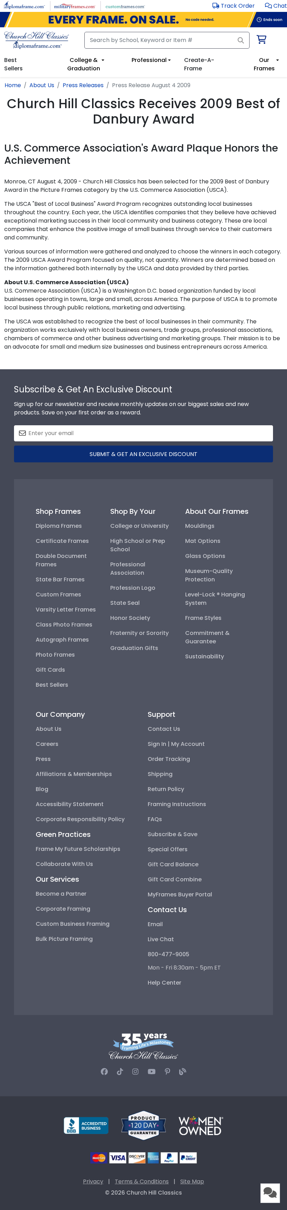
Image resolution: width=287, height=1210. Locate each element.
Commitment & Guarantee (207, 637)
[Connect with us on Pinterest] (167, 1071)
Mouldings (200, 526)
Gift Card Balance (173, 864)
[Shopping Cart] (261, 41)
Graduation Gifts (134, 648)
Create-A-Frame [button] (199, 64)
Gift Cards (50, 670)
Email (155, 924)
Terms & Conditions (142, 1181)
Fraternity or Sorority (139, 633)
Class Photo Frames (64, 625)
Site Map (192, 1181)
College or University (139, 526)
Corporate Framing (63, 909)
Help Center (164, 983)
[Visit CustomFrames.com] (125, 5)
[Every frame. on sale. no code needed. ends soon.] (143, 19)
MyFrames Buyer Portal (180, 894)
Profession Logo (132, 588)
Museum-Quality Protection (209, 575)
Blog (42, 789)
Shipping (160, 774)
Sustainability (204, 656)
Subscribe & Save (172, 834)
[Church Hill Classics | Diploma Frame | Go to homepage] (36, 40)
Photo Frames (55, 655)
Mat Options (202, 541)
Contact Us (164, 729)
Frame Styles (203, 618)
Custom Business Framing (73, 924)
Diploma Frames (59, 526)
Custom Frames (58, 594)
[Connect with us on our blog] (182, 1071)
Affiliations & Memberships (74, 774)
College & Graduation (83, 64)
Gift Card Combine (175, 879)
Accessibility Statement (70, 804)
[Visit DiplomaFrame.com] (24, 5)
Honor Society (130, 618)
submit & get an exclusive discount (143, 454)
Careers (47, 744)
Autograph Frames (62, 640)
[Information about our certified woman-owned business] (200, 1125)
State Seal (125, 603)
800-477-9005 (168, 954)
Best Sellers (52, 685)
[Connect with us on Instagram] (135, 1071)
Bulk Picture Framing (64, 939)
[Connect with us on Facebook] (104, 1071)
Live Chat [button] (161, 939)
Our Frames (264, 64)
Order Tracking (169, 759)
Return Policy (166, 789)
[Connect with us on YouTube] (152, 1071)
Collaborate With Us (64, 864)
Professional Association (127, 568)
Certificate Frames (62, 541)
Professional (149, 60)
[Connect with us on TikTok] (120, 1071)
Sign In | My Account (176, 744)
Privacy (93, 1181)
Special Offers (168, 849)
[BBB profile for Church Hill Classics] (86, 1125)
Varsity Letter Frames (66, 610)
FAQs (155, 819)
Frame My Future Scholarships (78, 849)
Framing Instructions (177, 804)
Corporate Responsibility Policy (80, 819)
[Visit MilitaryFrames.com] (74, 5)
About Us (49, 729)
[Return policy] (143, 1125)
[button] (276, 6)
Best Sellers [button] (13, 64)
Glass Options (205, 556)
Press (43, 759)
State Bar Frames (60, 579)
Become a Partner (61, 894)
